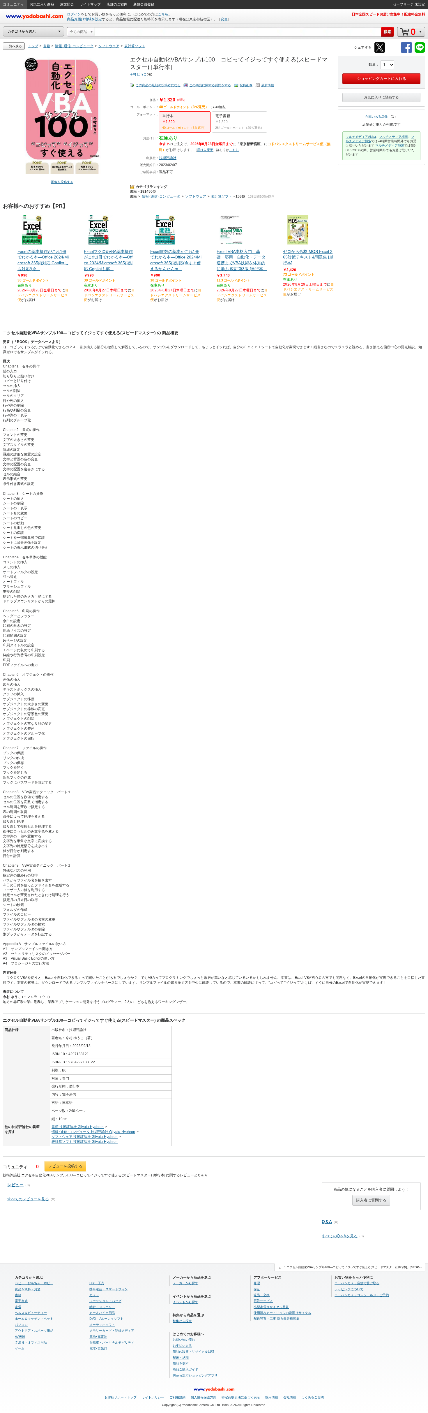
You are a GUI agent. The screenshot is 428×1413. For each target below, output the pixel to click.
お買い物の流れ (184, 1339)
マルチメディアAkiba (361, 136)
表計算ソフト (221, 196)
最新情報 (267, 85)
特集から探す (182, 1321)
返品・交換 (262, 1295)
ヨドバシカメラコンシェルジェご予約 (362, 1295)
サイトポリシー (153, 1397)
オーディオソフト (102, 1324)
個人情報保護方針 (203, 1397)
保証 (257, 1289)
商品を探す (181, 1363)
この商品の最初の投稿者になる (158, 85)
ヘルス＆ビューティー (31, 1313)
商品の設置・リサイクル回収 (193, 1351)
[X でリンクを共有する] (379, 51)
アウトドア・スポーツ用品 (34, 1330)
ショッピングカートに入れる (381, 78)
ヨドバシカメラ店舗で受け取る (357, 1283)
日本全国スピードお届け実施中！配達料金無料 (388, 14)
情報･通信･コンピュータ (161, 196)
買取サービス (263, 1301)
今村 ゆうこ (138, 74)
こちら (163, 14)
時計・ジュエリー (102, 1307)
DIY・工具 (96, 1283)
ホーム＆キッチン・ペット (34, 1318)
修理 (257, 1283)
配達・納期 (181, 1357)
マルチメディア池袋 (389, 145)
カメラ (94, 1295)
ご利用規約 (177, 1397)
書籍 (133, 191)
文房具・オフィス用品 (31, 1342)
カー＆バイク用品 (102, 1313)
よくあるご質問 (312, 1397)
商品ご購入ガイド (185, 1369)
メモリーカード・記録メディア (111, 1330)
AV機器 (20, 1336)
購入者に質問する (371, 1200)
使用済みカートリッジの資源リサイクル (282, 1313)
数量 (372, 64)
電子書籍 (21, 1301)
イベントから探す (185, 1302)
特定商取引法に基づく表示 (241, 1397)
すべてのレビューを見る (28, 1199)
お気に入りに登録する (381, 97)
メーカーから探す (185, 1283)
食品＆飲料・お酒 (27, 1289)
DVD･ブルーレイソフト (106, 1318)
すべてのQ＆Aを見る (340, 1236)
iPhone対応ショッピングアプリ (195, 1375)
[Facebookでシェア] (406, 51)
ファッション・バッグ (105, 1301)
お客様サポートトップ (121, 1397)
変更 (224, 19)
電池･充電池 (98, 1336)
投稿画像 (246, 85)
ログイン (74, 14)
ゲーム (19, 1348)
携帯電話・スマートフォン (108, 1289)
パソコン (21, 1324)
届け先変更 (205, 150)
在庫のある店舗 (376, 116)
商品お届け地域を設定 (84, 19)
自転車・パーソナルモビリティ (111, 1342)
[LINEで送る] (420, 51)
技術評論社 (167, 158)
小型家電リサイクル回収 (271, 1307)
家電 (18, 1307)
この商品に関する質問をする (210, 85)
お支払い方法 (182, 1345)
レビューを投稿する (65, 1166)
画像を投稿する (62, 182)
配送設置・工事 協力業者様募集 (276, 1318)
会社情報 (289, 1397)
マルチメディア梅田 (393, 136)
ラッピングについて (349, 1289)
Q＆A (327, 1221)
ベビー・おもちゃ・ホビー (34, 1283)
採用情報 (271, 1397)
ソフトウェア (195, 196)
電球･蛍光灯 (98, 1348)
